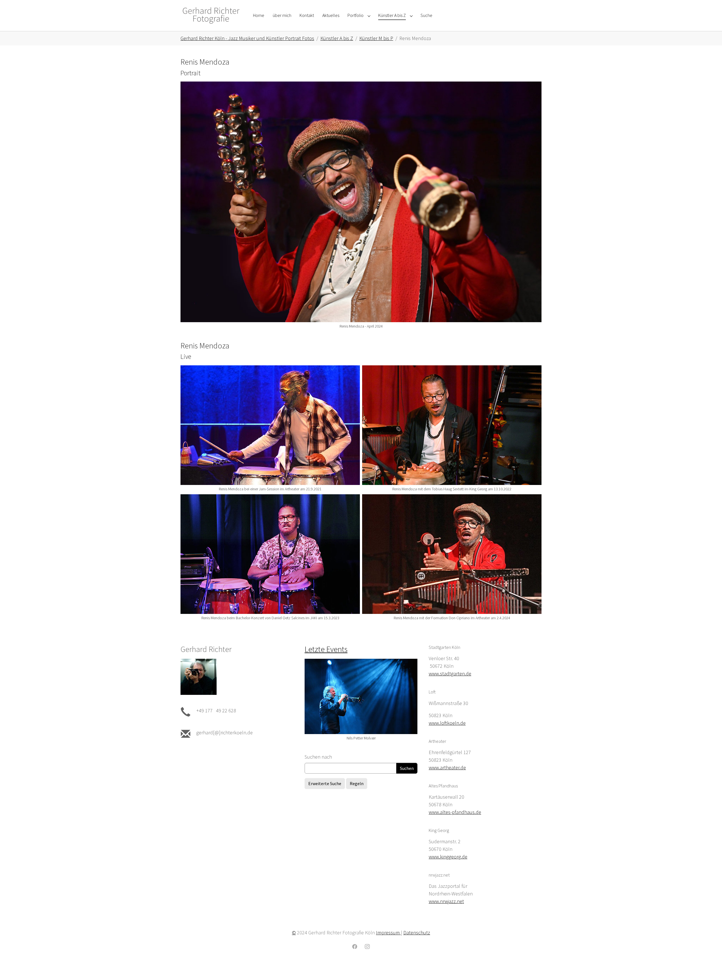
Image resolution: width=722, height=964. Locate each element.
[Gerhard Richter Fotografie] (211, 15)
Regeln (357, 783)
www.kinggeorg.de (448, 856)
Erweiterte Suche (324, 783)
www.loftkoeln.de (447, 723)
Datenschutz (416, 932)
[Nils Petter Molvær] (361, 696)
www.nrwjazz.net (446, 901)
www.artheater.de (447, 767)
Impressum (388, 932)
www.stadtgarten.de (450, 673)
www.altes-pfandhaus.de (455, 812)
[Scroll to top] (708, 950)
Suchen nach (318, 757)
